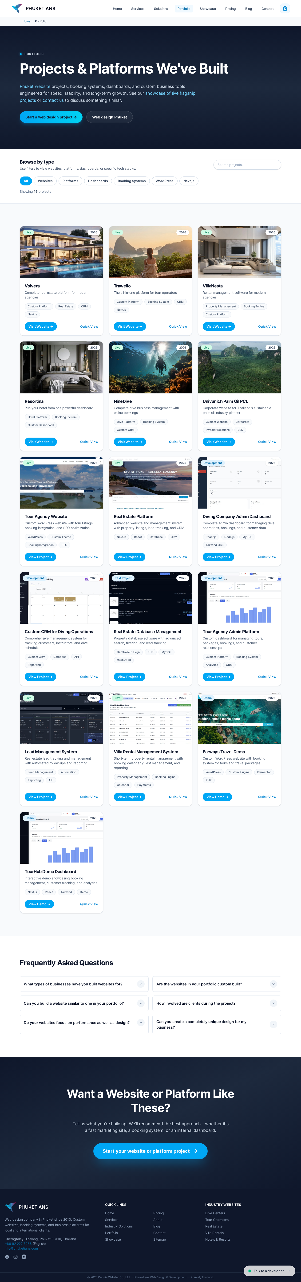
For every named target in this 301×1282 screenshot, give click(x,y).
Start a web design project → (51, 117)
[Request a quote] (285, 8)
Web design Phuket (109, 117)
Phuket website (35, 86)
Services (138, 9)
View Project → (40, 557)
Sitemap (159, 1239)
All (26, 181)
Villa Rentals (214, 1233)
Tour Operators (217, 1220)
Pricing (230, 9)
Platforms (70, 181)
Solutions (161, 9)
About (157, 1220)
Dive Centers (215, 1213)
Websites (45, 181)
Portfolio (184, 9)
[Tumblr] (24, 1257)
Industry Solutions (119, 1226)
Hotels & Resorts (217, 1239)
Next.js (188, 181)
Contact (267, 9)
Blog (248, 9)
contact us (53, 100)
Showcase (208, 9)
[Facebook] (7, 1257)
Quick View (89, 326)
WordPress (165, 181)
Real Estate (213, 1226)
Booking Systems (132, 181)
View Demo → (217, 797)
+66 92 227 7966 (18, 1244)
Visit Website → (40, 326)
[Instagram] (15, 1257)
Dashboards (98, 181)
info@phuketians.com (21, 1248)
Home (117, 9)
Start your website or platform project (146, 1151)
